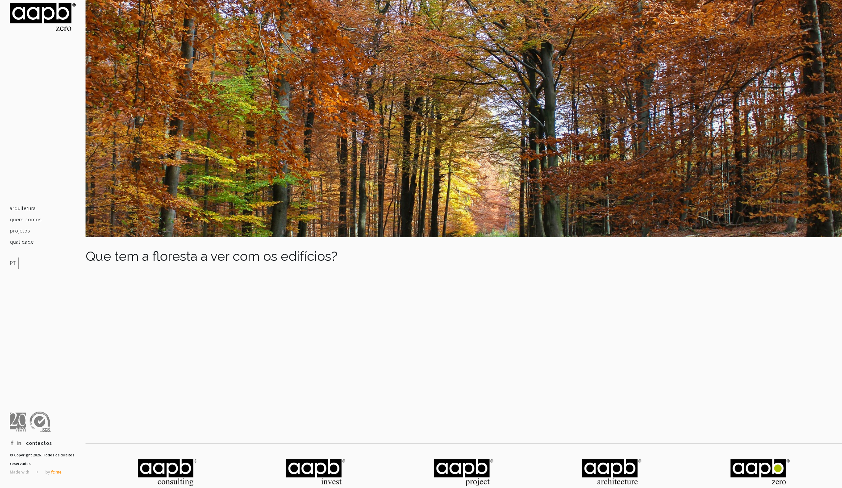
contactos (39, 443)
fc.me (56, 472)
